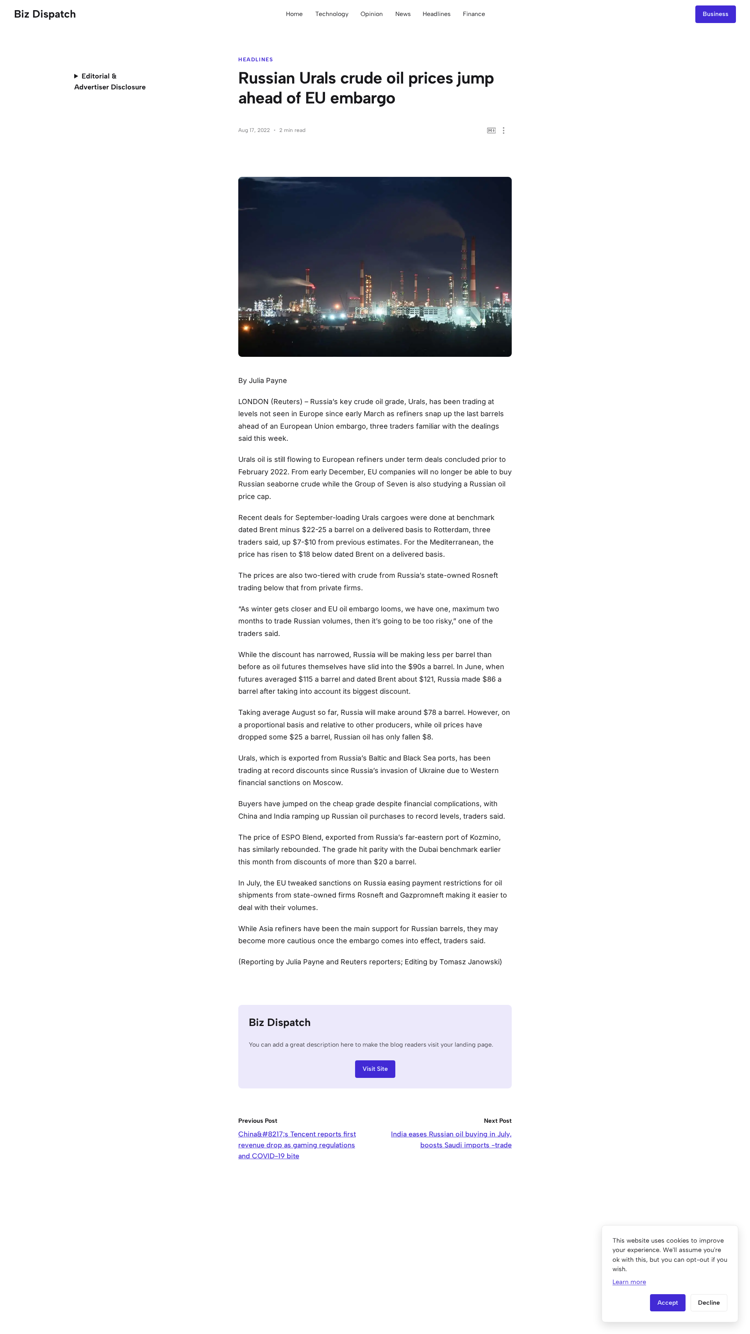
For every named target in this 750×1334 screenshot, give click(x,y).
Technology (331, 14)
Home (294, 14)
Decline (709, 1302)
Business (716, 14)
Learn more (629, 1282)
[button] (504, 131)
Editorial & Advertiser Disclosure (110, 81)
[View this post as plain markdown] (492, 131)
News (403, 14)
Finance (474, 14)
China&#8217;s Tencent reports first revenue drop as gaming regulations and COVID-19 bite (297, 1145)
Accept (667, 1302)
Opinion (372, 14)
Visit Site (375, 1068)
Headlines (436, 14)
